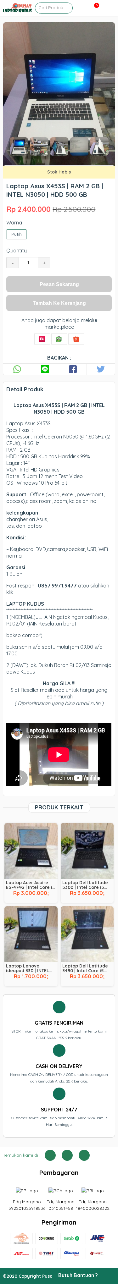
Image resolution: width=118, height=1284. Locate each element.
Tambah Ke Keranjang (59, 303)
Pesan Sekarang (59, 284)
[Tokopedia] (59, 338)
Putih (16, 234)
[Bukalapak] (42, 338)
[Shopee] (76, 338)
